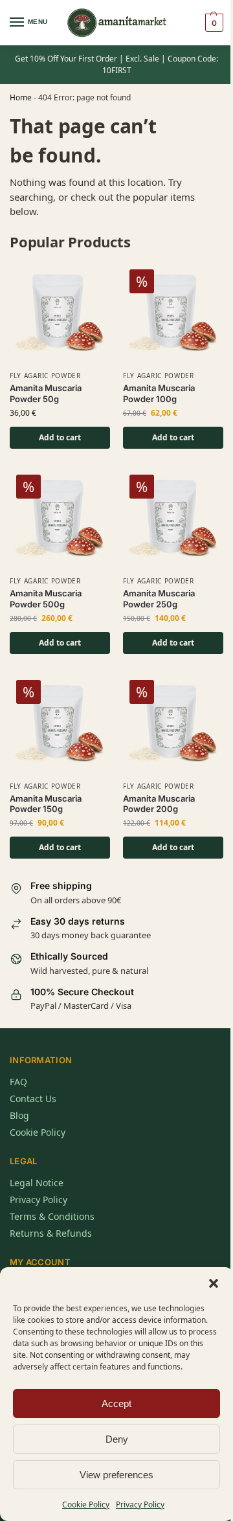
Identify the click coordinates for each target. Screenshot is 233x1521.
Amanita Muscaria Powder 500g (46, 598)
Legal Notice (36, 1183)
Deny (116, 1439)
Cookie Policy (85, 1504)
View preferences (116, 1474)
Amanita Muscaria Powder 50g (46, 393)
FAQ (18, 1082)
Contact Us (33, 1098)
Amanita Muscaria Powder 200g (159, 804)
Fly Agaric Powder (45, 375)
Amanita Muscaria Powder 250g (159, 598)
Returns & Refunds (51, 1233)
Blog (19, 1115)
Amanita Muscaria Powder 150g (46, 804)
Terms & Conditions (52, 1216)
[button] (213, 1283)
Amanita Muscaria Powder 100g (159, 393)
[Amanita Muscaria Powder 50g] (60, 313)
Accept (116, 1403)
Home (21, 97)
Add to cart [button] (60, 437)
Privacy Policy (140, 1504)
